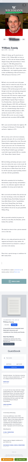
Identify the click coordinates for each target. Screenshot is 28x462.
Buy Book (14, 324)
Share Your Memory (8, 344)
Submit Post (14, 367)
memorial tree (18, 269)
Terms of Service (18, 456)
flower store (17, 272)
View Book (6, 324)
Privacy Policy (10, 456)
